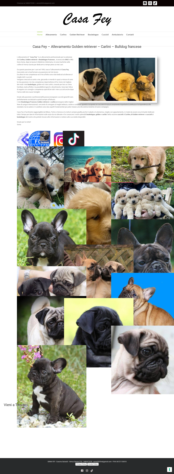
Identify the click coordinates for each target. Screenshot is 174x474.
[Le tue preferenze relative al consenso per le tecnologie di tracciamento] (169, 469)
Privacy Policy (81, 464)
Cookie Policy (93, 464)
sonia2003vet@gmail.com (45, 3)
